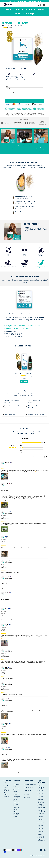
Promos (15, 816)
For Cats (15, 811)
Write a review (36, 456)
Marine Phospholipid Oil (16, 788)
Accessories (16, 807)
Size (7, 86)
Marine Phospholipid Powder (16, 793)
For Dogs (15, 809)
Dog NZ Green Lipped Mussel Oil (24, 373)
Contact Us (6, 796)
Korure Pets (35, 855)
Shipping (6, 794)
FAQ (4, 792)
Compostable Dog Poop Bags (16, 804)
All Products (16, 784)
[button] (23, 384)
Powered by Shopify (41, 855)
